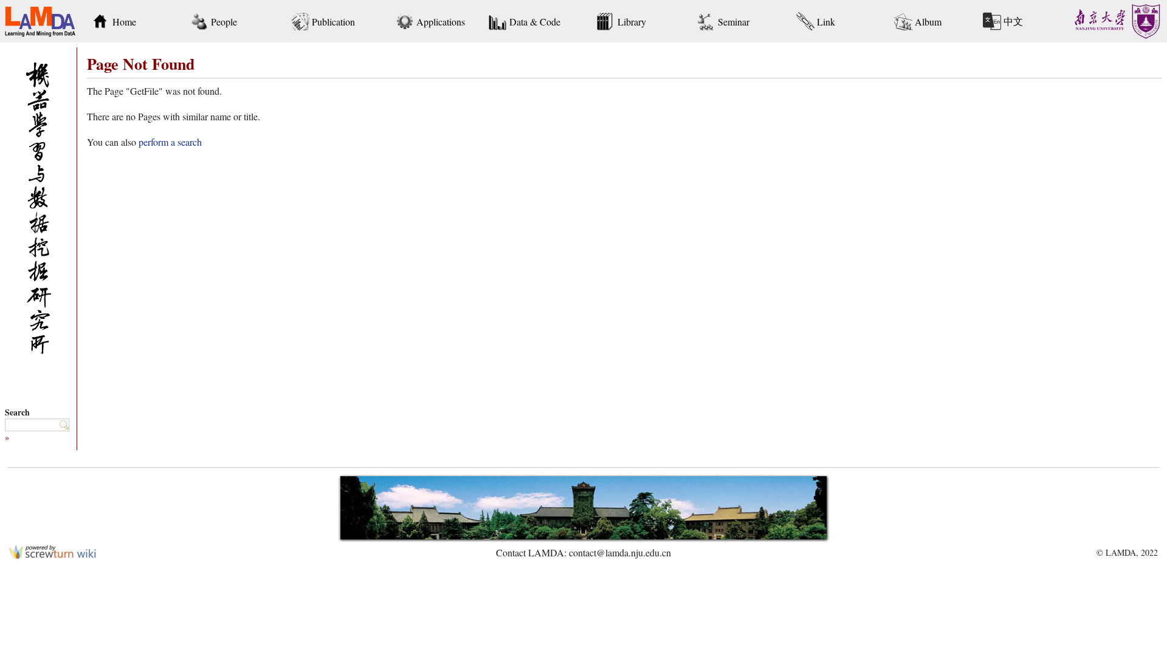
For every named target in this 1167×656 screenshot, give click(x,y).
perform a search (170, 141)
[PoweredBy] (52, 555)
